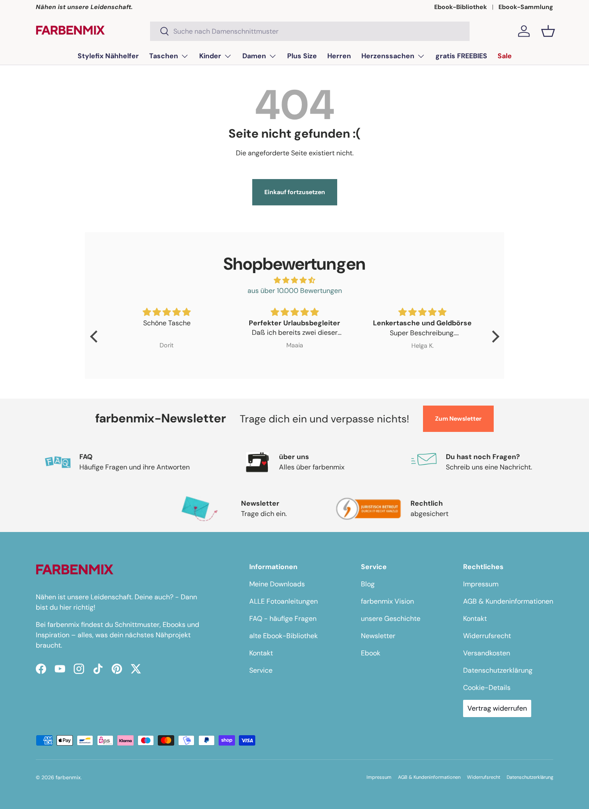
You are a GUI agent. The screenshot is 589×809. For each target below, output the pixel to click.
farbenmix (68, 777)
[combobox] (310, 31)
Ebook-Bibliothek (460, 7)
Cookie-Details (487, 687)
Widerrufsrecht (487, 635)
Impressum (480, 584)
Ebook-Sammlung (525, 7)
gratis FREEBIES (461, 55)
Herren (339, 55)
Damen (254, 55)
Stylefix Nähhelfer (108, 55)
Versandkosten (486, 653)
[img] (295, 280)
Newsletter (378, 635)
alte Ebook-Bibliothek (283, 635)
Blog (368, 584)
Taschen (163, 55)
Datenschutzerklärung (498, 670)
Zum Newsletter (458, 418)
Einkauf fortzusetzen (294, 192)
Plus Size (302, 55)
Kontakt (261, 653)
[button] (548, 31)
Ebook (370, 653)
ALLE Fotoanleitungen (283, 601)
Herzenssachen (387, 55)
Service (261, 670)
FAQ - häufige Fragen (282, 618)
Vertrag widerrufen (497, 708)
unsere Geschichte (390, 618)
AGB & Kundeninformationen (508, 601)
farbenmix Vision (387, 601)
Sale (505, 55)
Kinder (210, 55)
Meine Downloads (277, 584)
